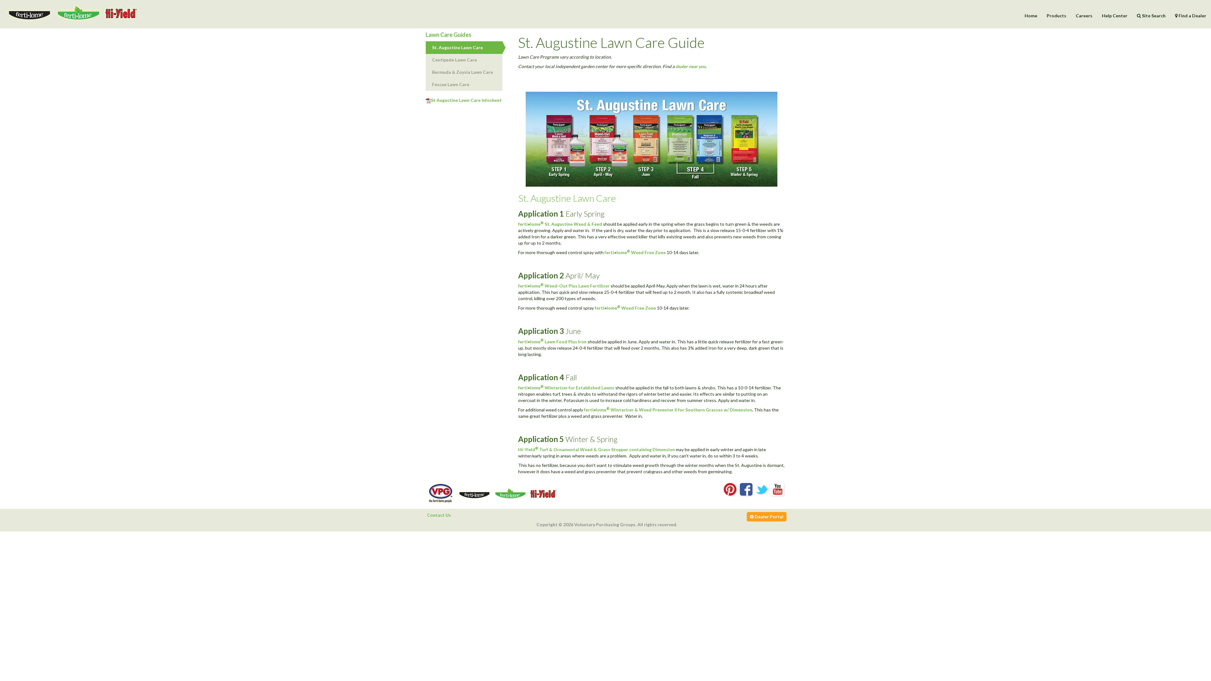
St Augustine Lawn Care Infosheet (466, 100)
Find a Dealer (1192, 15)
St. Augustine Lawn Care (457, 47)
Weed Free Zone (648, 252)
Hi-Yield (528, 449)
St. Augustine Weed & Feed (573, 224)
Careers (1084, 15)
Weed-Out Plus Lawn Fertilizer (577, 285)
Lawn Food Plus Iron (566, 341)
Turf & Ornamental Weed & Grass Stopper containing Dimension (607, 449)
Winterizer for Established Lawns (579, 387)
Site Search (1153, 15)
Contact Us (439, 515)
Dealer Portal (768, 516)
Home (1031, 15)
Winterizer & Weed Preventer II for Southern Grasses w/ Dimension (681, 409)
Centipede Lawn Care (454, 59)
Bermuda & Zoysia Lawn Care (462, 72)
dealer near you (691, 66)
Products (1056, 15)
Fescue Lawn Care (450, 84)
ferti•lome (531, 224)
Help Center (1114, 15)
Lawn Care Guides (448, 34)
